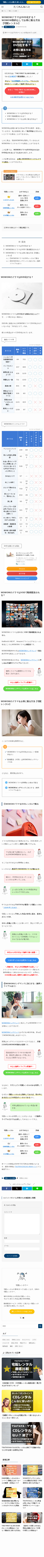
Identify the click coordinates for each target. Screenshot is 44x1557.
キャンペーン (26, 1339)
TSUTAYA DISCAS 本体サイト (26, 1166)
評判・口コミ (19, 1346)
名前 (5, 1238)
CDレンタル (6, 1339)
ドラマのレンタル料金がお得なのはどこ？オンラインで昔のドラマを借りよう (28, 177)
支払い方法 (14, 1343)
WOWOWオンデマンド (27, 651)
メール (6, 1245)
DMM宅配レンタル (8, 208)
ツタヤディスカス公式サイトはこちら (22, 960)
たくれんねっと (22, 7)
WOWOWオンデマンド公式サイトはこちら (22, 689)
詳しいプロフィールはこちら (22, 1311)
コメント (8, 1212)
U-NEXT (13, 76)
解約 (11, 1346)
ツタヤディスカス (8, 200)
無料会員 (5, 1346)
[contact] (23, 1318)
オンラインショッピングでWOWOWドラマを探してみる (25, 554)
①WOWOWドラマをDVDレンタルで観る (24, 258)
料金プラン (23, 1343)
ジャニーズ (6, 1343)
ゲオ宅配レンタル (8, 215)
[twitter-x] (21, 1318)
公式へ (37, 198)
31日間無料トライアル (20, 81)
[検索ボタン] (41, 6)
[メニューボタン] (2, 6)
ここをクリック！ (34, 2)
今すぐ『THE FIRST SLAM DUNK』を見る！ (22, 91)
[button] (7, 64)
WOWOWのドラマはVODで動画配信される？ (23, 249)
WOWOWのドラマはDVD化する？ (19, 246)
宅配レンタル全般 (9, 26)
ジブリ (34, 1339)
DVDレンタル (24, 1178)
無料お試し (32, 1343)
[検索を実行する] (40, 1326)
